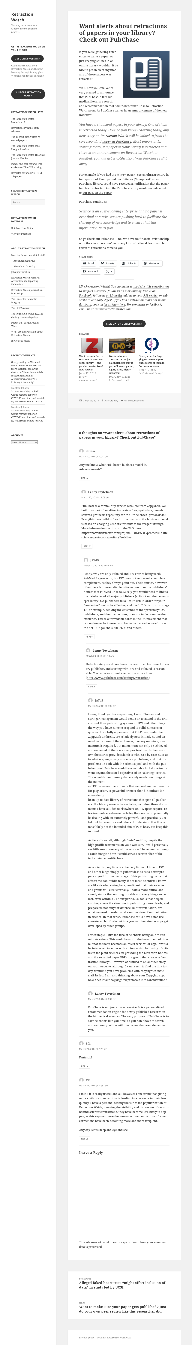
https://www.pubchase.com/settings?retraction (118, 678)
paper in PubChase (116, 141)
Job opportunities (20, 272)
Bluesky (136, 291)
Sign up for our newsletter (124, 323)
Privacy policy (86, 1337)
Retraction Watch (22, 17)
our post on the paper (97, 192)
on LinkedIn (114, 295)
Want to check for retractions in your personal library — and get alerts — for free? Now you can (91, 363)
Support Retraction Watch (28, 94)
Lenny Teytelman (100, 492)
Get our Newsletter (27, 58)
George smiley (18, 362)
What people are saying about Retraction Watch (27, 333)
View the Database (21, 233)
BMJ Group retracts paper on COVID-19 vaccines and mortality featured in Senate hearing (28, 396)
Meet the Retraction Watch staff (28, 255)
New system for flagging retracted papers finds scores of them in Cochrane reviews (151, 361)
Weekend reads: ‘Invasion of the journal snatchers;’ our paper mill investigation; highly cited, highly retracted (121, 365)
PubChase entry (127, 188)
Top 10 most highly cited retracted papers (26, 138)
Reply (84, 478)
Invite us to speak (20, 340)
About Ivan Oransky (24, 266)
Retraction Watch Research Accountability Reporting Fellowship (25, 281)
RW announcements (134, 400)
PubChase (91, 97)
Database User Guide (22, 228)
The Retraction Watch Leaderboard (22, 120)
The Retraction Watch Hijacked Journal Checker (28, 156)
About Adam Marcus (24, 260)
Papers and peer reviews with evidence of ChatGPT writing (27, 165)
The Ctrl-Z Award (20, 308)
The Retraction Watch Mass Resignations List (25, 147)
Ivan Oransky (111, 400)
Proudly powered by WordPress (114, 1337)
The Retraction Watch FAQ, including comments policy (27, 315)
